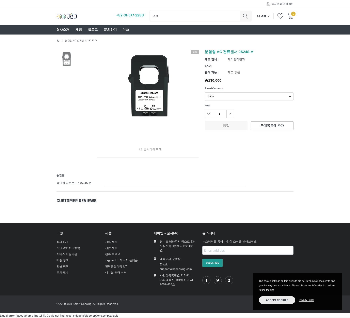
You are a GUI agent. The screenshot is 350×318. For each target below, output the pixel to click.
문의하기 (110, 30)
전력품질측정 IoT (116, 266)
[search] (245, 15)
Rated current (214, 88)
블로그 (93, 30)
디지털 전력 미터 (116, 272)
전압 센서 (111, 248)
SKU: (208, 65)
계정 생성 (288, 3)
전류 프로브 (112, 254)
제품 (79, 30)
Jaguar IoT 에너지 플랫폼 (121, 260)
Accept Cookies (277, 300)
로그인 (275, 3)
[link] (206, 280)
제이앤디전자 (236, 59)
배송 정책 (63, 260)
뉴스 (126, 30)
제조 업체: (211, 59)
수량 (207, 105)
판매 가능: (211, 72)
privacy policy (306, 299)
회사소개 (63, 30)
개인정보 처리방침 (68, 248)
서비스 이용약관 (67, 254)
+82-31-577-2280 (130, 15)
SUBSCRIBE (212, 263)
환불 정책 (63, 266)
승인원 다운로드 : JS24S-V (74, 182)
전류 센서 (111, 242)
